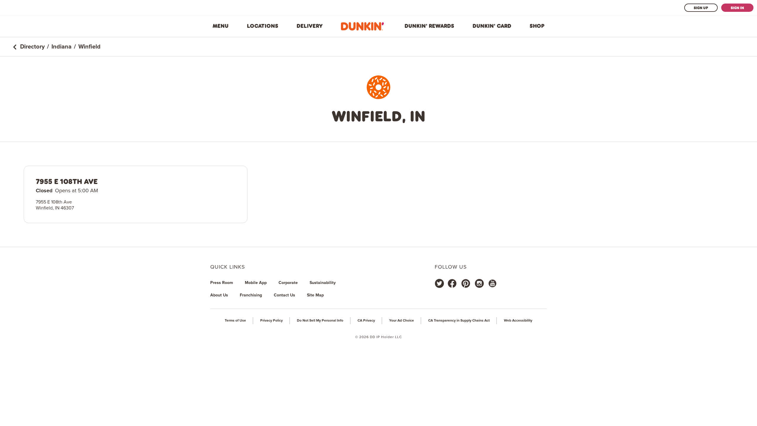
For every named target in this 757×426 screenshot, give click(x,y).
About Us (219, 295)
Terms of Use (235, 320)
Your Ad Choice (401, 320)
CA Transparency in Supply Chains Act (459, 320)
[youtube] (492, 283)
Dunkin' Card (492, 26)
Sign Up (701, 8)
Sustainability (323, 283)
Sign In (737, 8)
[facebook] (452, 283)
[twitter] (439, 283)
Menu (221, 26)
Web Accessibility (518, 320)
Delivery (310, 26)
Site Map (315, 295)
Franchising (251, 295)
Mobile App (256, 283)
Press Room (221, 283)
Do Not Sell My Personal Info (320, 320)
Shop (537, 26)
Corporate (288, 283)
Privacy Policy (271, 320)
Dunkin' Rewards (429, 26)
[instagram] (479, 283)
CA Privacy (366, 320)
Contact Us (284, 295)
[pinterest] (466, 283)
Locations (262, 26)
